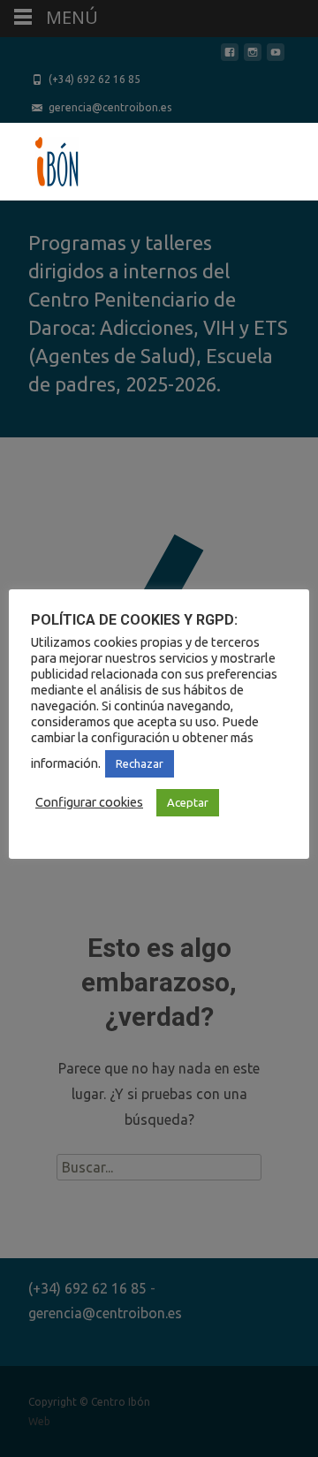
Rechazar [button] (139, 763)
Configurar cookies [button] (89, 801)
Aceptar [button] (187, 802)
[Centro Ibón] (42, 158)
